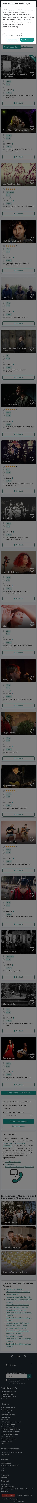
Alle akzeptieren (27, 40)
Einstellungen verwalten (13, 35)
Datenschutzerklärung (10, 27)
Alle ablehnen (12, 40)
